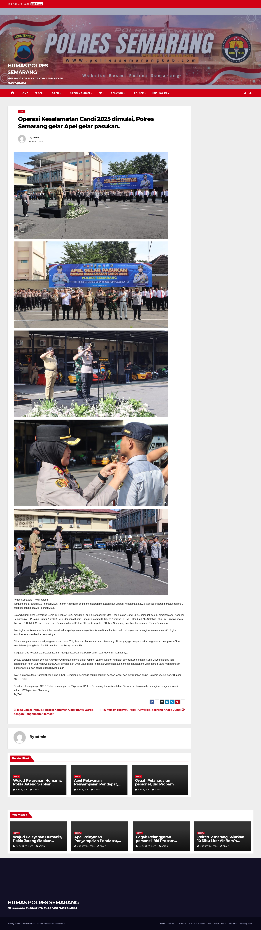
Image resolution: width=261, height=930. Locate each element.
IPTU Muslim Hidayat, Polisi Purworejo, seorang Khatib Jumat (141, 709)
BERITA (21, 111)
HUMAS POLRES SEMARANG (43, 902)
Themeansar (59, 923)
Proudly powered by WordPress (22, 923)
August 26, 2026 (25, 846)
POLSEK (139, 93)
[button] (245, 93)
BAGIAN (57, 93)
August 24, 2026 (209, 846)
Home (24, 93)
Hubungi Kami (161, 93)
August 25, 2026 (148, 846)
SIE (101, 93)
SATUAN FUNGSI (80, 93)
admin (36, 137)
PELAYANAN (118, 93)
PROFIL (39, 93)
